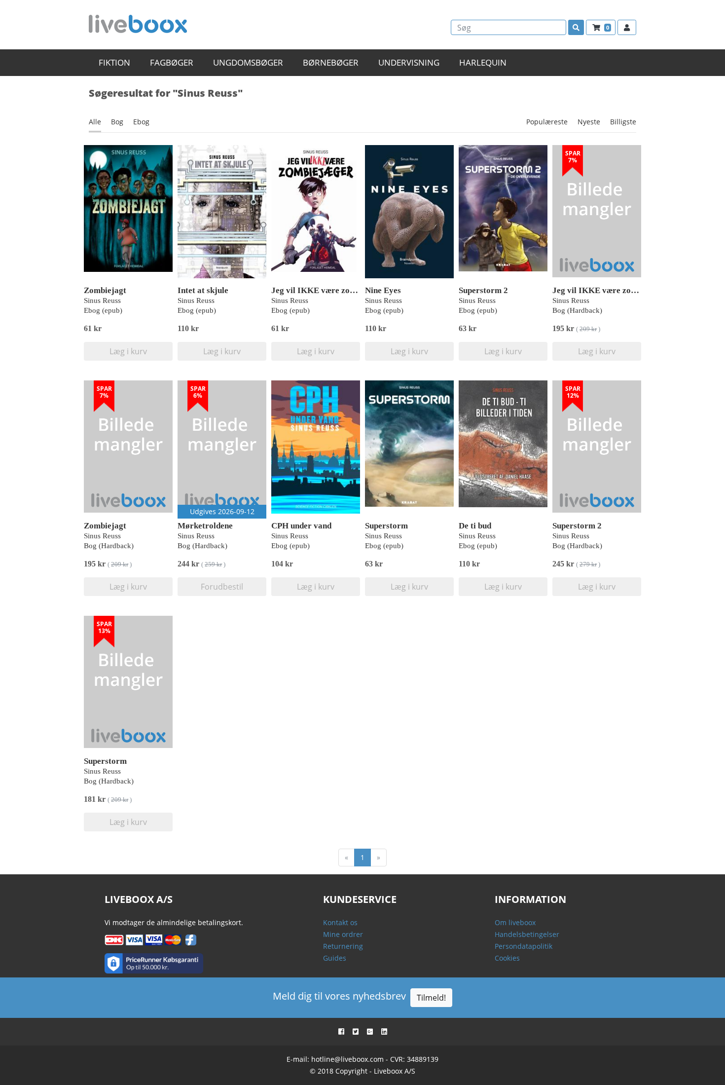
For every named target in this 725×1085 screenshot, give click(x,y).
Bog (117, 121)
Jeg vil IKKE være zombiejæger (330, 290)
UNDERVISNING (408, 62)
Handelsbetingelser (527, 934)
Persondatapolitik (523, 946)
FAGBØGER (171, 62)
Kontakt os (340, 922)
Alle (95, 121)
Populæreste (547, 121)
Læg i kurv (128, 351)
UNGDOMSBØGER (248, 62)
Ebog (141, 121)
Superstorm (386, 525)
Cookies (507, 958)
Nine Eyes (383, 290)
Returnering (343, 946)
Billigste (623, 121)
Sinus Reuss (102, 300)
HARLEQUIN (483, 62)
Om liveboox (515, 922)
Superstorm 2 (483, 290)
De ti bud (475, 525)
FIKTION (114, 62)
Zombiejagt (105, 290)
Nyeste (589, 121)
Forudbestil (222, 586)
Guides (334, 958)
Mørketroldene (205, 525)
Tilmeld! (431, 997)
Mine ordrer (343, 934)
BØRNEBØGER (331, 62)
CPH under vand (301, 525)
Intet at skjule (203, 290)
